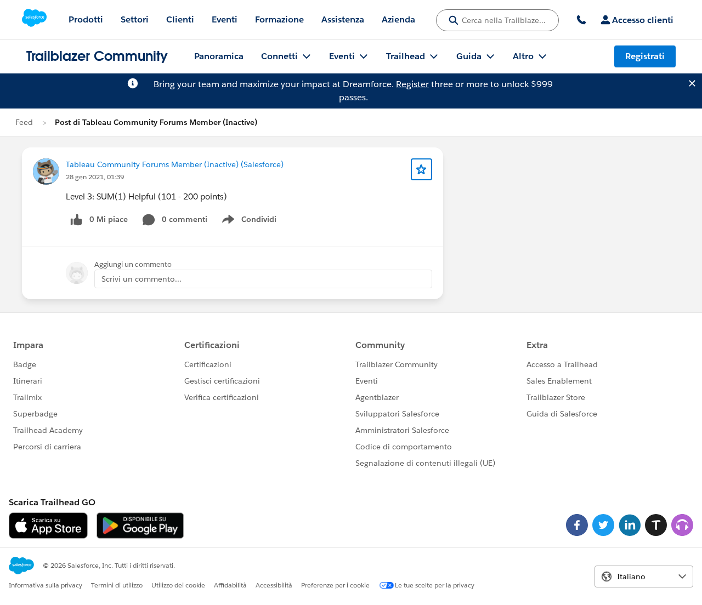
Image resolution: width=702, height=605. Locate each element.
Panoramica (219, 56)
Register (412, 84)
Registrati (645, 56)
